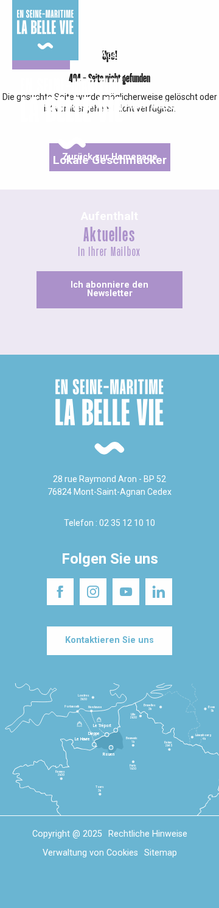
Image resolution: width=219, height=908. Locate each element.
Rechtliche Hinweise (147, 834)
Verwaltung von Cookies (90, 853)
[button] (199, 114)
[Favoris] (172, 114)
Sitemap (160, 853)
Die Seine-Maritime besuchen (174, 23)
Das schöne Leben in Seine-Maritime (102, 23)
